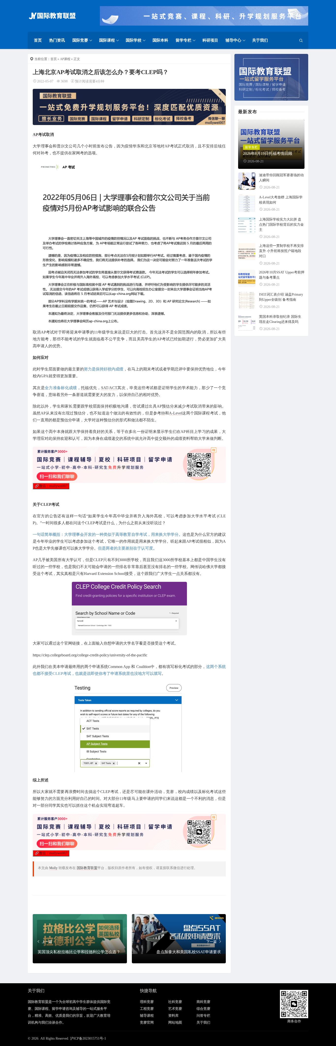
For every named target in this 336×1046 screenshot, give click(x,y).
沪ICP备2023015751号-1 (88, 1038)
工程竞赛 (147, 1009)
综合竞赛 (203, 1009)
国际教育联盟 (87, 868)
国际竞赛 (80, 40)
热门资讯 (57, 40)
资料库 (173, 1015)
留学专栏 (183, 40)
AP (35, 134)
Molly (53, 868)
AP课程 (65, 59)
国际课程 (107, 40)
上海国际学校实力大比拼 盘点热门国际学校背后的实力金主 (281, 225)
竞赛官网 (147, 1022)
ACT (113, 388)
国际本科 (160, 40)
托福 (85, 388)
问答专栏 (203, 1015)
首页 (38, 40)
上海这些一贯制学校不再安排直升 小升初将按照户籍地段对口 (281, 251)
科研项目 (210, 40)
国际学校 (133, 40)
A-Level (175, 413)
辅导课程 (147, 1015)
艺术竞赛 (175, 1009)
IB (163, 413)
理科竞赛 (147, 1002)
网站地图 (175, 1022)
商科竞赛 (203, 1002)
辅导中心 (233, 40)
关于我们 (260, 40)
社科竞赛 (175, 1002)
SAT (104, 388)
